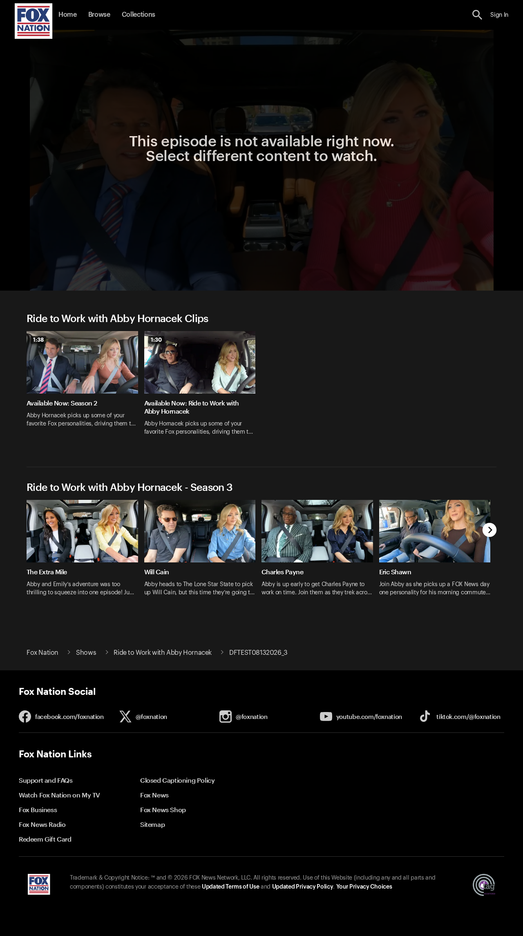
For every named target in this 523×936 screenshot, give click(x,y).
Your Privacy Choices (364, 887)
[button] (477, 15)
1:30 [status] (156, 339)
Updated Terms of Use (230, 887)
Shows (86, 652)
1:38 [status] (38, 339)
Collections (138, 14)
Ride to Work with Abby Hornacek (163, 652)
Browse (99, 14)
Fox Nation (42, 652)
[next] (489, 531)
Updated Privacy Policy (302, 887)
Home (67, 14)
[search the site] (477, 15)
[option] (85, 388)
